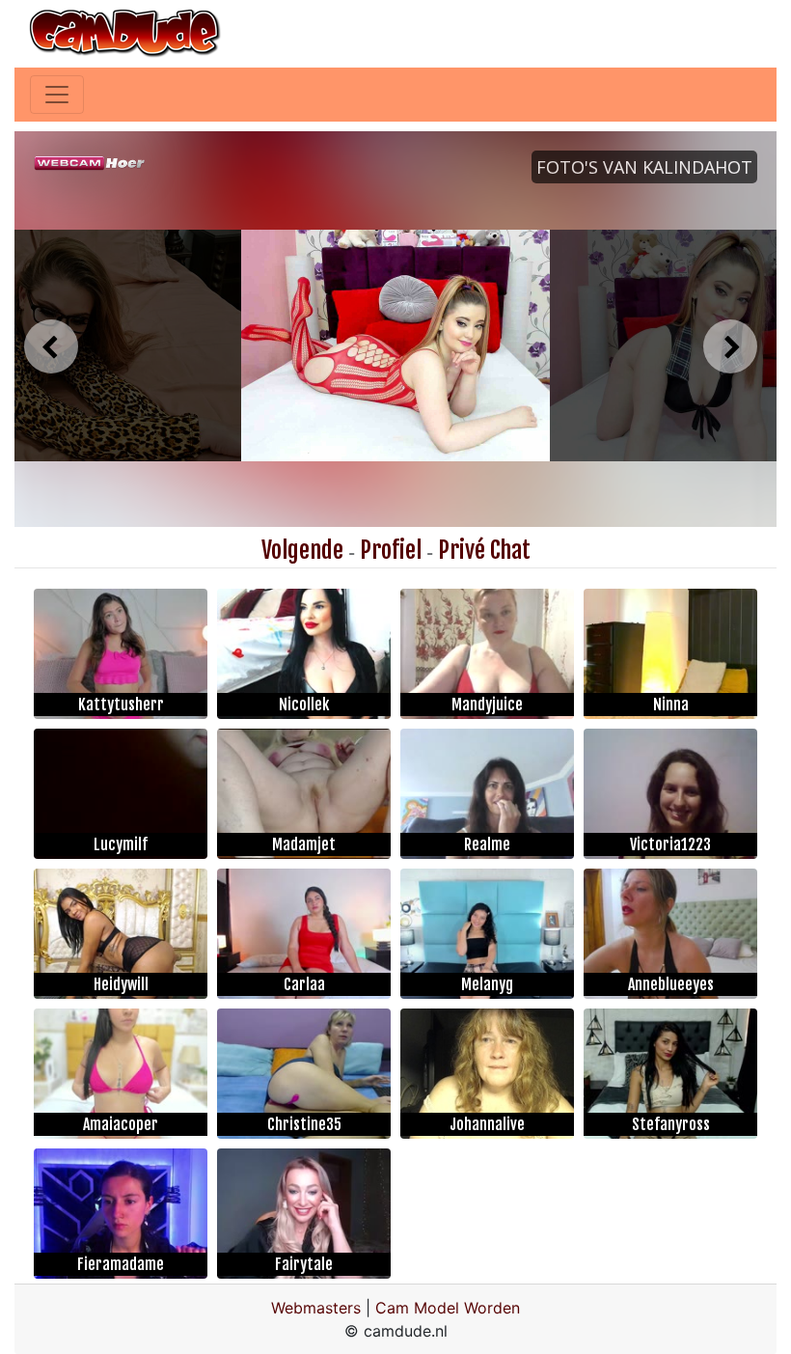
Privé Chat (484, 550)
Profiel (391, 550)
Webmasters (316, 1307)
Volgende (302, 550)
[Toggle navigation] (57, 94)
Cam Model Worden (447, 1307)
